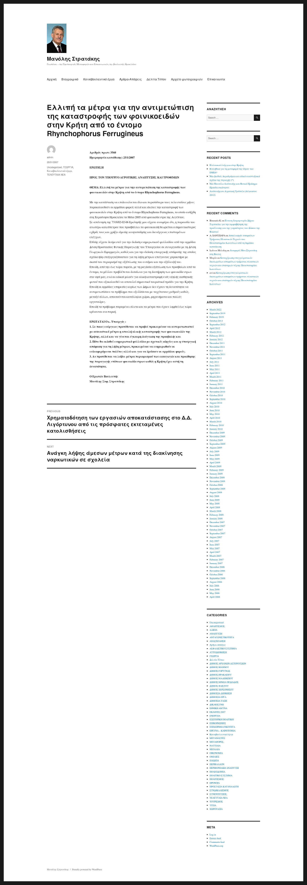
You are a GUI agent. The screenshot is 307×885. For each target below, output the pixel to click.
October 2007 (216, 529)
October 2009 (216, 440)
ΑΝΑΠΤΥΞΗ (216, 633)
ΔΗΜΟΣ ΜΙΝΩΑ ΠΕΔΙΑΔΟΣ (224, 682)
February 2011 (217, 380)
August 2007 (216, 537)
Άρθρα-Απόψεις (130, 79)
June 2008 (215, 499)
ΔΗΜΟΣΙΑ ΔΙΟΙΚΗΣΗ (221, 693)
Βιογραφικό (69, 79)
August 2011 (216, 358)
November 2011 (217, 346)
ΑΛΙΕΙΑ (213, 629)
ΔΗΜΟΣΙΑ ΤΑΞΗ (218, 700)
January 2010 (216, 429)
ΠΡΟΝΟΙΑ (215, 782)
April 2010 (215, 417)
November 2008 (217, 481)
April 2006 (215, 596)
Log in (213, 834)
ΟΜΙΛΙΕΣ (214, 756)
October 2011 (216, 350)
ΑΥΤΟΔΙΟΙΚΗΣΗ (218, 652)
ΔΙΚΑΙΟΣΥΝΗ (217, 704)
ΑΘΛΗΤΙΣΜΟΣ (217, 626)
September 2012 (217, 324)
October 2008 (216, 484)
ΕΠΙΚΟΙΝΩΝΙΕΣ (218, 723)
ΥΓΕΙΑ (213, 805)
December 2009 (217, 432)
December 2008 (217, 477)
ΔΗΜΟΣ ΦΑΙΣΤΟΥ (219, 685)
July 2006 (214, 585)
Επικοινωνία (216, 79)
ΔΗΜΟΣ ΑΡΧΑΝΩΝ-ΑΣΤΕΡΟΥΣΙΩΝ (228, 663)
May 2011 (215, 369)
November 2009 (217, 436)
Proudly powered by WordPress (87, 869)
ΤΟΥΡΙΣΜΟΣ (216, 801)
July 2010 (214, 406)
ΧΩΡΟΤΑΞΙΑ (216, 809)
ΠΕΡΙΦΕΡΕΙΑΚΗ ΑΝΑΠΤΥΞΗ (224, 768)
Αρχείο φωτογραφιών (186, 79)
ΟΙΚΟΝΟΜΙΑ (216, 753)
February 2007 (217, 559)
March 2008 (215, 511)
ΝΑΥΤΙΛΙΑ (215, 745)
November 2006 (217, 570)
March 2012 (215, 331)
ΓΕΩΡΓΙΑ (68, 167)
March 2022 (215, 309)
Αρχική (51, 79)
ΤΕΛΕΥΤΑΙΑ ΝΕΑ (56, 174)
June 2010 (215, 410)
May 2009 (215, 458)
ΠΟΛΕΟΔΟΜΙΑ (217, 771)
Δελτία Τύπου (156, 79)
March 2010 (215, 421)
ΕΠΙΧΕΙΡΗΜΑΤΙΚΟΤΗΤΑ (222, 726)
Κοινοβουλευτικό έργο (98, 79)
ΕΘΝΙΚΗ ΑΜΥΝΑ (218, 708)
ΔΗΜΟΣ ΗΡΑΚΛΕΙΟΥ (220, 674)
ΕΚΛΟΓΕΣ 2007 (217, 712)
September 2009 (217, 443)
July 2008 (214, 496)
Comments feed (217, 842)
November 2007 (217, 526)
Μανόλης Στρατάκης (73, 58)
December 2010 (217, 387)
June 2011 (215, 365)
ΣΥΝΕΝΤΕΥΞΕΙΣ (218, 794)
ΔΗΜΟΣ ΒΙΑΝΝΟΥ (219, 667)
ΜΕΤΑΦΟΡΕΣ (216, 741)
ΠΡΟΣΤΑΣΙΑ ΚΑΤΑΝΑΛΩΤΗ (224, 786)
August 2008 (216, 492)
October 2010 (216, 395)
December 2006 (217, 567)
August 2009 (216, 447)
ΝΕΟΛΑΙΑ (215, 749)
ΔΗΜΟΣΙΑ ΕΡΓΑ (218, 697)
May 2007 (215, 548)
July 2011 (214, 361)
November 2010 (217, 391)
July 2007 (214, 540)
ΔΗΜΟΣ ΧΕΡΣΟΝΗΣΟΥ (222, 689)
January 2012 (216, 339)
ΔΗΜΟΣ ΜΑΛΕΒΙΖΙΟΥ (221, 678)
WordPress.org (216, 845)
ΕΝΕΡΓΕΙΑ (215, 715)
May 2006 (215, 593)
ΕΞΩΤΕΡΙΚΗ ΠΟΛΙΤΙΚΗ (222, 719)
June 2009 (215, 455)
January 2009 (216, 473)
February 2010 (217, 425)
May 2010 (215, 414)
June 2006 (215, 589)
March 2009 (215, 466)
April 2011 (215, 373)
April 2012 (215, 328)
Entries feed (215, 838)
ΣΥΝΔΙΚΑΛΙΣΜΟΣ (219, 790)
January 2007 (216, 563)
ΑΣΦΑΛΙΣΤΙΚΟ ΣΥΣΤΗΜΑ (223, 648)
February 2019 (217, 317)
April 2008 (215, 507)
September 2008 (217, 488)
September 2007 (217, 533)
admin (50, 157)
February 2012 (217, 335)
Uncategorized (54, 167)
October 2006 (216, 574)
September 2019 (217, 313)
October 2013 (216, 320)
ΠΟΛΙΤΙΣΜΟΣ (217, 779)
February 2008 (217, 514)
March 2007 (215, 555)
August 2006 (216, 581)
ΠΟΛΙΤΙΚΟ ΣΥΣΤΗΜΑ (221, 775)
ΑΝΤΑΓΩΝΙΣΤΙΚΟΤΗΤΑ (222, 637)
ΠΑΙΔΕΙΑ (214, 760)
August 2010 (216, 402)
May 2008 (215, 503)
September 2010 (217, 399)
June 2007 (215, 544)
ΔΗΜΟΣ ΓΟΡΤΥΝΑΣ (220, 671)
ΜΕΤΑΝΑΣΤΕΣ (217, 738)
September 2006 (217, 578)
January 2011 (216, 384)
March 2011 (215, 376)
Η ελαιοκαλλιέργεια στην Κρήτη (227, 165)
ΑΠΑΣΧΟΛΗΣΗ (217, 641)
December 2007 (217, 522)
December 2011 (217, 343)
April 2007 (215, 552)
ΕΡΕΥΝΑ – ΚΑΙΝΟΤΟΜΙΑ (222, 730)
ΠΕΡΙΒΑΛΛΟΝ (217, 764)
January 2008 (216, 518)
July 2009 (214, 451)
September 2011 (217, 354)
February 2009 (217, 470)
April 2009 (215, 462)
